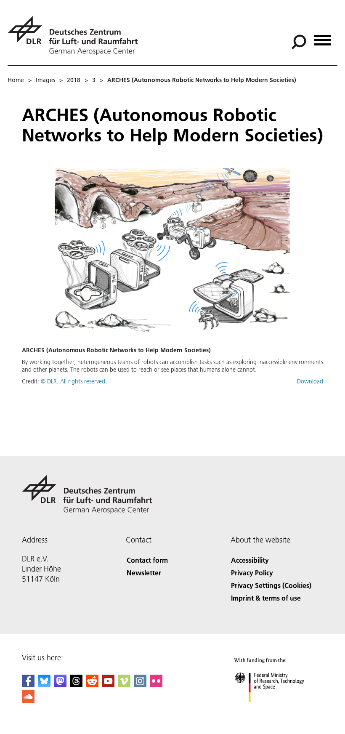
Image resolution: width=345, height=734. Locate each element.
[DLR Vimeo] (124, 684)
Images (45, 80)
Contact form (147, 560)
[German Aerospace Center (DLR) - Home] (76, 35)
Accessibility (250, 560)
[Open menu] (322, 37)
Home (16, 80)
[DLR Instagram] (140, 684)
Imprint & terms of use (266, 597)
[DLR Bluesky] (44, 684)
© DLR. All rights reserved (73, 381)
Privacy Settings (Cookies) (271, 585)
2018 (73, 80)
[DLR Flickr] (156, 684)
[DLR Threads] (76, 684)
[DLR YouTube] (108, 684)
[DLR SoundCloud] (28, 700)
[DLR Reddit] (92, 684)
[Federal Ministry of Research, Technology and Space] (277, 710)
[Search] (299, 41)
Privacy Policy (252, 572)
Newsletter (144, 572)
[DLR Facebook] (28, 684)
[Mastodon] (60, 684)
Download (310, 381)
